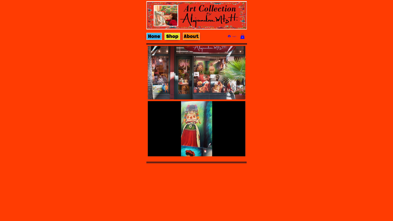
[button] (242, 36)
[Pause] (150, 153)
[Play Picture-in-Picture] (239, 153)
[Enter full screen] (242, 153)
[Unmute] (154, 153)
